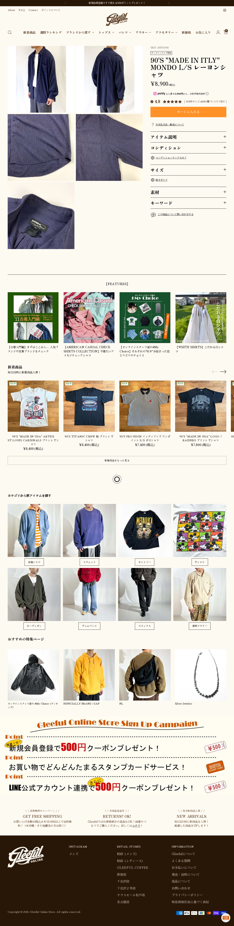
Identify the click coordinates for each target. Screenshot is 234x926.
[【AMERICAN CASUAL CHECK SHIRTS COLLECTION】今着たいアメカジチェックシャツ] (89, 317)
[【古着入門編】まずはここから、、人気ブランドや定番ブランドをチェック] (33, 317)
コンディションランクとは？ (171, 157)
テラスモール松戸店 (131, 895)
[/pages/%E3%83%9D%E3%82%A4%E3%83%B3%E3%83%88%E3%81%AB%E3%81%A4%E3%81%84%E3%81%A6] (117, 756)
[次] (169, 3)
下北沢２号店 (126, 888)
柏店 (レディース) (130, 861)
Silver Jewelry (183, 704)
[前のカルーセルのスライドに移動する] (215, 268)
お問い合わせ (181, 888)
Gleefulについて (183, 854)
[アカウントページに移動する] (216, 32)
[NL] (145, 675)
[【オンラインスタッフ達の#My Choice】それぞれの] (145, 317)
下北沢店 (123, 881)
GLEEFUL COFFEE (132, 867)
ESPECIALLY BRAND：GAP (81, 704)
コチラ (136, 825)
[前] (65, 3)
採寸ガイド (161, 180)
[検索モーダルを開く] (9, 32)
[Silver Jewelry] (200, 675)
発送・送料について (186, 874)
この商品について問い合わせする (175, 214)
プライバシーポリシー (187, 895)
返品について (181, 881)
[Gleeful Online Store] (117, 19)
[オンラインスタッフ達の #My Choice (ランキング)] (33, 675)
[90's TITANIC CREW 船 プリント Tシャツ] (89, 406)
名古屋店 (123, 902)
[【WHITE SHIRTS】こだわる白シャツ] (201, 317)
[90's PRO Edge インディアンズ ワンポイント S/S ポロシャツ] (145, 406)
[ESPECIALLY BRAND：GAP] (89, 675)
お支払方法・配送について (170, 124)
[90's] (33, 406)
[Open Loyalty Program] (225, 917)
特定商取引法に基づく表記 (190, 902)
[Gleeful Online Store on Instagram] (224, 10)
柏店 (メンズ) (127, 854)
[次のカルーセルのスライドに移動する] (223, 267)
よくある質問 (181, 861)
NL (121, 704)
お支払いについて (184, 867)
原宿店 (121, 874)
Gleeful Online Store (42, 912)
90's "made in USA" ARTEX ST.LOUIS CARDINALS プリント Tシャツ (33, 440)
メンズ (73, 854)
